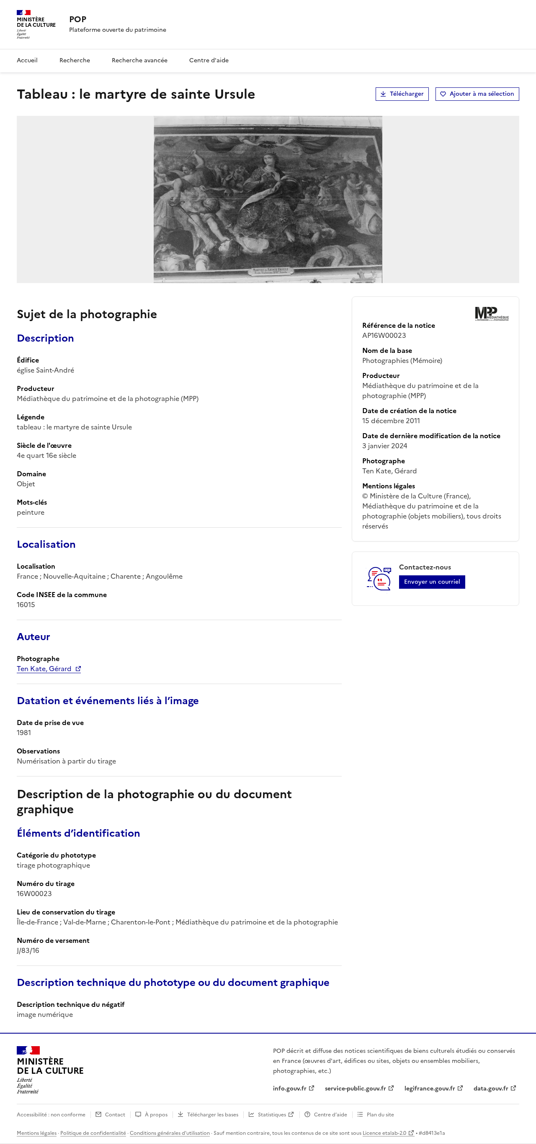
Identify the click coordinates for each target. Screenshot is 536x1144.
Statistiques (272, 1114)
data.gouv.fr (491, 1088)
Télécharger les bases (212, 1114)
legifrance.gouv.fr (430, 1088)
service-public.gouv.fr (355, 1088)
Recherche (74, 60)
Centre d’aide (330, 1114)
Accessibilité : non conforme (51, 1114)
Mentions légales (37, 1133)
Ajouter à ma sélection (482, 93)
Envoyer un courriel (432, 581)
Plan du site (380, 1114)
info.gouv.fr (290, 1088)
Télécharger (407, 93)
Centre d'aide (209, 60)
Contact (115, 1114)
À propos (156, 1114)
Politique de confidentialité (93, 1133)
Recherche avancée (140, 60)
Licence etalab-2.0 (384, 1133)
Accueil (27, 60)
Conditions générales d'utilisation (170, 1133)
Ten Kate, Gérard (44, 669)
